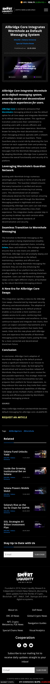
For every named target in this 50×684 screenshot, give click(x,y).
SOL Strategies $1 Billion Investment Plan (14, 524)
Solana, (5, 247)
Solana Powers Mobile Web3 (16, 489)
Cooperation (25, 637)
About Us (12, 609)
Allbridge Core (8, 109)
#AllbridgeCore (15, 431)
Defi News (37, 609)
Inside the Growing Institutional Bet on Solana (15, 471)
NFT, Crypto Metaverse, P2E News (12, 623)
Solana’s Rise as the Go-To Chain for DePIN (16, 506)
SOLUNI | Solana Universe (25, 40)
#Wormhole (29, 431)
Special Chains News (25, 43)
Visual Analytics (37, 630)
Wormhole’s (7, 112)
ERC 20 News (12, 615)
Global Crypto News (37, 615)
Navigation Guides (37, 623)
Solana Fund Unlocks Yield (15, 453)
